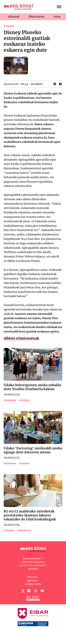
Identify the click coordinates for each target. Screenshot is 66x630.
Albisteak (13, 16)
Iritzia (57, 16)
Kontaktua (33, 569)
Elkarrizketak (36, 16)
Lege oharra (32, 580)
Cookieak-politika (33, 584)
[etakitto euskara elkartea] (18, 6)
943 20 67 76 (26, 565)
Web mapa (32, 577)
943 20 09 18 (40, 565)
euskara (9, 26)
